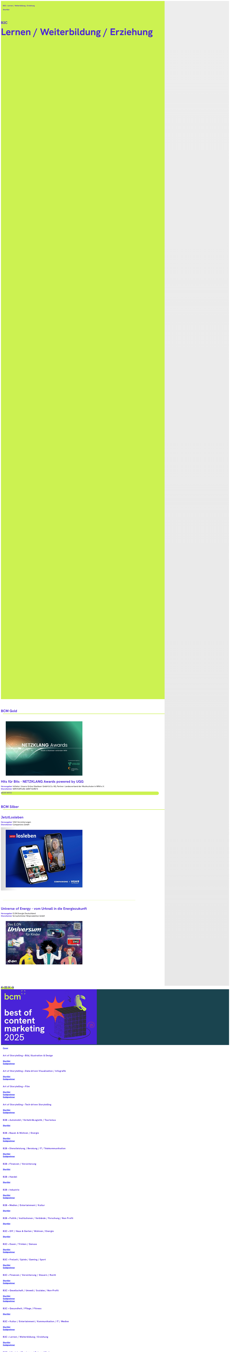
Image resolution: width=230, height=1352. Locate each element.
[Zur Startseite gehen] (49, 1043)
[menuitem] (2, 988)
